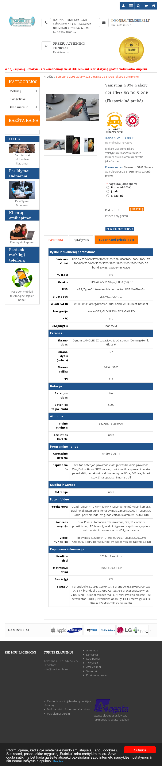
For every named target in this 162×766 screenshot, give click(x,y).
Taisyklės (92, 663)
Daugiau (58, 761)
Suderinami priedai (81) (116, 240)
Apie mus (92, 650)
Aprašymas (81, 240)
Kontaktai (92, 654)
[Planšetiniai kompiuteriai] (6, 99)
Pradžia (49, 76)
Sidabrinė (117, 195)
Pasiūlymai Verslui (58, 713)
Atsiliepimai (93, 667)
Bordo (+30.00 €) (121, 187)
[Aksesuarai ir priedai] (6, 107)
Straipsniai (93, 658)
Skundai (91, 671)
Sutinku (140, 749)
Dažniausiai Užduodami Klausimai (68, 709)
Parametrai (55, 240)
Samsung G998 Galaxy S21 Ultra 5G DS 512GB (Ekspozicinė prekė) (97, 76)
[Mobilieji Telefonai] (6, 91)
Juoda (115, 191)
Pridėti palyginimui (116, 216)
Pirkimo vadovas (97, 675)
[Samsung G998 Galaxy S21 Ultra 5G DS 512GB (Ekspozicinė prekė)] (72, 107)
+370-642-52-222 (68, 661)
